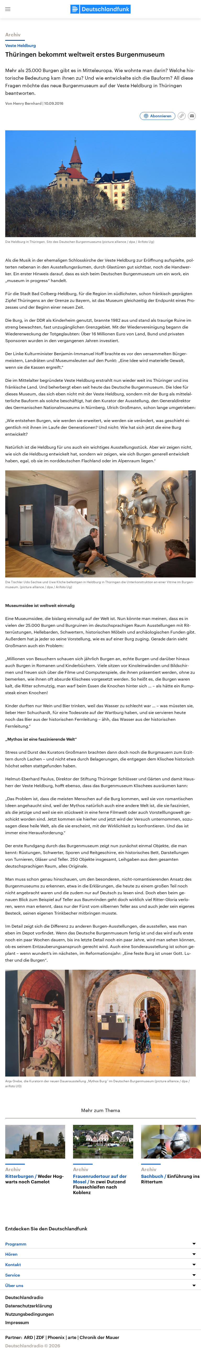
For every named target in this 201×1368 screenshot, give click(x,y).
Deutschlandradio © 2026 (32, 1345)
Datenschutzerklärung (28, 1305)
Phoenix (57, 1337)
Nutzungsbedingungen (29, 1314)
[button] (7, 9)
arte (73, 1337)
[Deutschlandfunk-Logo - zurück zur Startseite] (100, 9)
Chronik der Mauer (99, 1337)
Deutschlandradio (24, 1297)
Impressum (17, 1322)
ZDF (41, 1337)
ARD (29, 1337)
